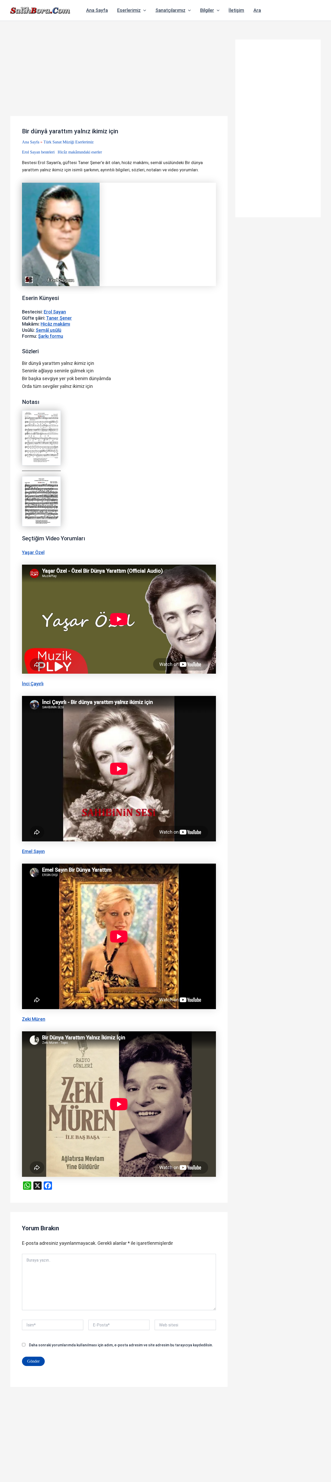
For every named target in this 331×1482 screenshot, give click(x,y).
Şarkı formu (50, 336)
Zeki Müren (33, 1019)
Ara (257, 10)
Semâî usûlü (48, 330)
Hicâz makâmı (55, 324)
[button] (143, 10)
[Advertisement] (119, 78)
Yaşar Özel (33, 552)
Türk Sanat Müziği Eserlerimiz (68, 142)
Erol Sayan (55, 311)
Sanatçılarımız (170, 10)
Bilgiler (207, 10)
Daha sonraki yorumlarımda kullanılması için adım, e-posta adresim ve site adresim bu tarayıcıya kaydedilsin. (121, 1345)
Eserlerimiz (129, 10)
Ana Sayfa (97, 10)
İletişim (236, 10)
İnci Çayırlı (32, 683)
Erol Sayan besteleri (38, 152)
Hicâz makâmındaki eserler (80, 152)
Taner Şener (59, 318)
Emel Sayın (33, 851)
